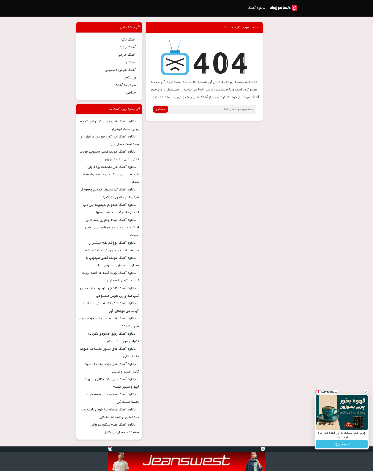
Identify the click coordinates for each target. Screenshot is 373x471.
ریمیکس (129, 77)
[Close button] (366, 392)
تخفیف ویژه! (342, 444)
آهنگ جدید (127, 47)
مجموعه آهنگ (125, 85)
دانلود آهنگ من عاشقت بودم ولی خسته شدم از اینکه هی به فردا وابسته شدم (111, 174)
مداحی (131, 92)
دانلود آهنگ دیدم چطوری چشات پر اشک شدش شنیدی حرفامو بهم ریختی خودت (112, 227)
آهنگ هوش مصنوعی (120, 70)
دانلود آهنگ (256, 8)
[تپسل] (110, 449)
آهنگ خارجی (127, 55)
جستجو (160, 109)
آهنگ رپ (129, 62)
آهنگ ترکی (128, 39)
